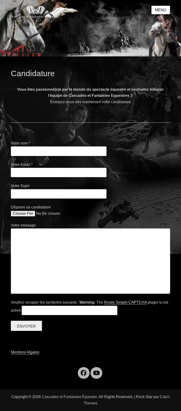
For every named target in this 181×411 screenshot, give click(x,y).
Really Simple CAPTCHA (125, 302)
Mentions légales (25, 352)
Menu (160, 10)
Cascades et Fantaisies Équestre (69, 397)
